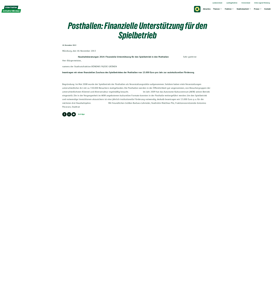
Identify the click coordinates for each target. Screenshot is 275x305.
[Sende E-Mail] (74, 114)
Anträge (81, 114)
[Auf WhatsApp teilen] (69, 114)
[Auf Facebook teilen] (64, 114)
